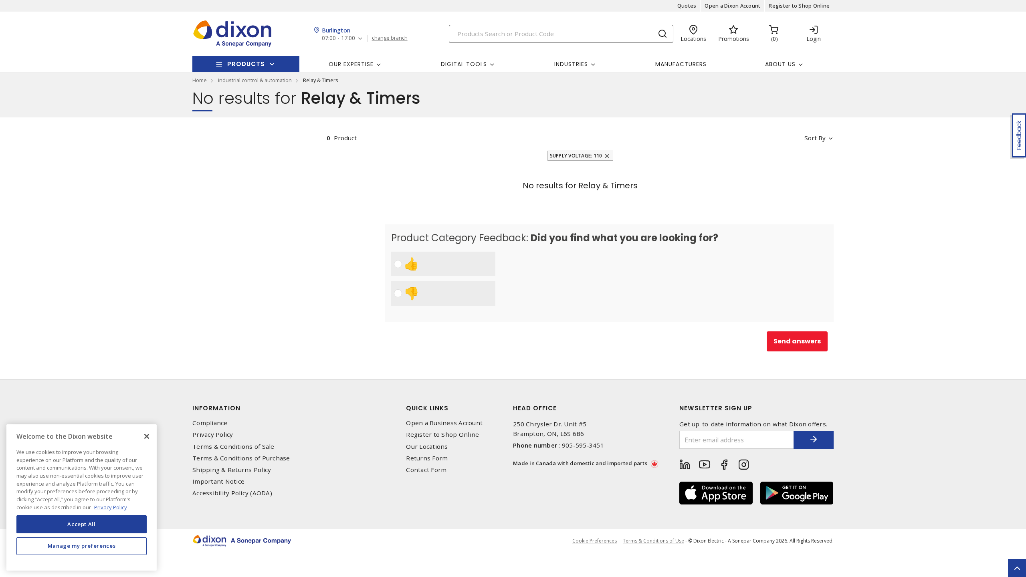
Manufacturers (681, 64)
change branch (390, 38)
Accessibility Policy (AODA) (232, 493)
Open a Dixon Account (732, 5)
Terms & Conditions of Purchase (241, 458)
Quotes (687, 5)
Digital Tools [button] (464, 64)
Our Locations (427, 446)
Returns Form (427, 458)
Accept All (81, 524)
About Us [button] (780, 64)
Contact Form (426, 470)
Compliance (210, 423)
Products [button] (246, 64)
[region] (81, 497)
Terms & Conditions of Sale (233, 446)
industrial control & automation (255, 80)
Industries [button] (571, 64)
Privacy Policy (212, 434)
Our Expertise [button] (351, 64)
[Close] (147, 436)
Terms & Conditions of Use (653, 540)
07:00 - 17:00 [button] (338, 38)
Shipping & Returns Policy (231, 470)
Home (199, 80)
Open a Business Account (444, 423)
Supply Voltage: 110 (576, 155)
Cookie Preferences (594, 541)
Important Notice (218, 481)
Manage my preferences (82, 545)
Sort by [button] (815, 138)
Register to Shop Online (799, 5)
